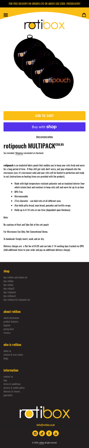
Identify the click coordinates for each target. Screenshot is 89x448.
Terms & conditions (12, 384)
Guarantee (8, 395)
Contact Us (8, 376)
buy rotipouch (10, 292)
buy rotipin (8, 284)
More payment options (44, 136)
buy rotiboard (10, 296)
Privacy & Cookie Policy (14, 387)
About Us (7, 351)
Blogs (6, 358)
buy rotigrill (9, 288)
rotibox (41, 442)
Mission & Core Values (13, 354)
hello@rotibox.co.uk (46, 425)
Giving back (9, 329)
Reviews (7, 332)
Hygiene (7, 325)
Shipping (19, 153)
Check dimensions (11, 317)
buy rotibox (9, 281)
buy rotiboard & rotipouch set (17, 299)
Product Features (11, 321)
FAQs (5, 380)
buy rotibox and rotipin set (15, 277)
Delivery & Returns (12, 391)
